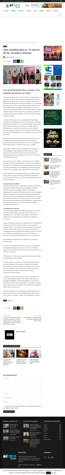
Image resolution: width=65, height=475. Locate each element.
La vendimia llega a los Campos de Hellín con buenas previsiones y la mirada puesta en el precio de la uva (55, 174)
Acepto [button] (48, 472)
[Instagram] (54, 1)
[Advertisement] (32, 28)
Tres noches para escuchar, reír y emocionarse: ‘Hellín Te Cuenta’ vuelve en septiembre (8, 362)
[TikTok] (56, 1)
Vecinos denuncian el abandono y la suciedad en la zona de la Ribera (15, 431)
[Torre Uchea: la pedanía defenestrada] (6, 438)
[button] (60, 15)
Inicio (4, 42)
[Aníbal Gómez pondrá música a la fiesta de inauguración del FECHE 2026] (36, 353)
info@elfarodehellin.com (29, 465)
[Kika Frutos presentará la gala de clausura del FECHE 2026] (46, 167)
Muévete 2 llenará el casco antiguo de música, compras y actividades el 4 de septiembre (35, 426)
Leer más (53, 472)
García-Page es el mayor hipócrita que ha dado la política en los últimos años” (33, 319)
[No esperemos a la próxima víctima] (6, 426)
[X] (59, 1)
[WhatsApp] (21, 61)
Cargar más (52, 188)
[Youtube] (61, 1)
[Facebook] (52, 1)
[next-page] (7, 368)
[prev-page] (4, 368)
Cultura (8, 42)
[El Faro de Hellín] (4, 57)
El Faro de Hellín (10, 57)
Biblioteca (10, 300)
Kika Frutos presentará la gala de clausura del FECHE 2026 (55, 167)
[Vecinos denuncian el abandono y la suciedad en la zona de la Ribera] (6, 431)
